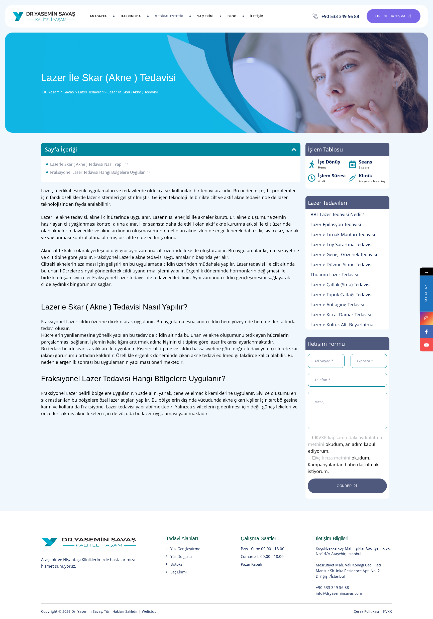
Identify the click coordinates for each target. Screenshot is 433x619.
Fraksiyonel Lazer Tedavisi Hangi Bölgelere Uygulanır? (100, 172)
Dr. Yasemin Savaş (86, 611)
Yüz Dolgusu (181, 556)
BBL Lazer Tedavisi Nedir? (337, 214)
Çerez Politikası (366, 611)
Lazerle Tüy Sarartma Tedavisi (341, 244)
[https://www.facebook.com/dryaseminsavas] (426, 331)
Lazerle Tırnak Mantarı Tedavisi (342, 234)
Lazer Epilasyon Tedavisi (335, 224)
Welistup (149, 611)
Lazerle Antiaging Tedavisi (337, 304)
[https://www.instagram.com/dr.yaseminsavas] (426, 318)
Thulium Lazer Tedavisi (334, 274)
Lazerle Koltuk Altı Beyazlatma (341, 325)
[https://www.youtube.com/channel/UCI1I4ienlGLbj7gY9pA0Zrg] (426, 345)
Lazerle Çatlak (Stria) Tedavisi (340, 284)
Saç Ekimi (205, 16)
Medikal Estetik (169, 16)
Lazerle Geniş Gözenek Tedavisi (343, 254)
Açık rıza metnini (332, 458)
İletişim (256, 16)
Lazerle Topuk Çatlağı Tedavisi (341, 294)
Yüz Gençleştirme (185, 548)
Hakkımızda (131, 16)
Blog (232, 16)
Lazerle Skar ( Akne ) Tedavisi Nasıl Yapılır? (89, 164)
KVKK (387, 611)
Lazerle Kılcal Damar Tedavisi (340, 315)
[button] (294, 149)
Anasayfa (98, 16)
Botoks (176, 564)
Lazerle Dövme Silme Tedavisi (341, 264)
